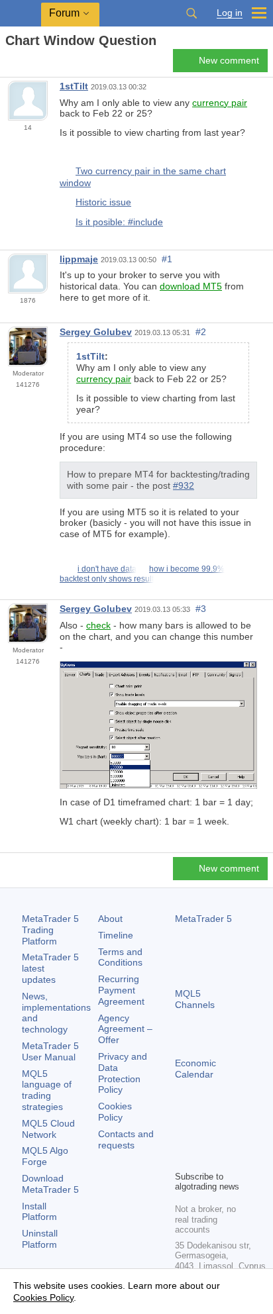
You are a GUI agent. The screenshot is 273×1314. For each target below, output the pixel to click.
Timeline (115, 935)
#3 (200, 608)
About (110, 918)
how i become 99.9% (187, 569)
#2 (200, 332)
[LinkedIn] (204, 1158)
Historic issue (103, 202)
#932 (183, 485)
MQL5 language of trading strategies (47, 1090)
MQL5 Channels (195, 999)
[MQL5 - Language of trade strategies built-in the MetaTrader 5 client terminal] (20, 13)
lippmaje (79, 259)
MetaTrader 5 (203, 918)
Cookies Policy (115, 1112)
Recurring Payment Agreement (121, 990)
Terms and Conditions (120, 957)
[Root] (9, 64)
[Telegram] (204, 1137)
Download (50, 1184)
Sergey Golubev (96, 332)
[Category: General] (25, 64)
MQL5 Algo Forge (45, 1156)
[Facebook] (183, 1137)
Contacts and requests (126, 1139)
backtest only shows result (107, 578)
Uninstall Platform (40, 1239)
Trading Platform (50, 929)
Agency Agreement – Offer (125, 1029)
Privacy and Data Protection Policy (122, 1073)
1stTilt (74, 86)
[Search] (191, 13)
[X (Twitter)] (225, 1137)
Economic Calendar (195, 1069)
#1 (167, 259)
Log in (230, 13)
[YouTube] (183, 1158)
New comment (229, 60)
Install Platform (39, 1212)
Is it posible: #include (119, 222)
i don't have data (107, 569)
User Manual (50, 1051)
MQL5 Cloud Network (48, 1129)
